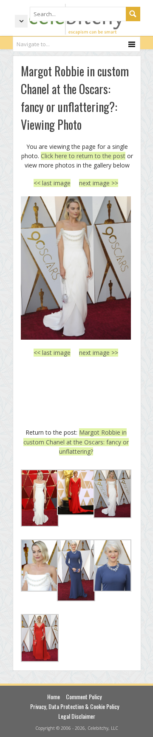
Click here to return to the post (83, 156)
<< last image (52, 183)
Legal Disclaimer (76, 716)
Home (53, 696)
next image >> (98, 183)
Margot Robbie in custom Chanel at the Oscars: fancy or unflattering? (76, 441)
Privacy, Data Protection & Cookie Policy (74, 706)
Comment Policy (84, 696)
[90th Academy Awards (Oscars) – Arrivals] (76, 268)
